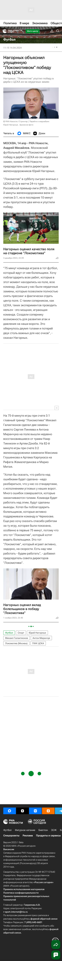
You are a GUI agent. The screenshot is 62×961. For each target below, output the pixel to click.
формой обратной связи (43, 918)
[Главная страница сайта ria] (3, 31)
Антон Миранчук (41, 638)
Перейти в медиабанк (39, 121)
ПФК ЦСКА (38, 643)
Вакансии (8, 849)
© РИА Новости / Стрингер (15, 121)
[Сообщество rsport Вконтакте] (35, 811)
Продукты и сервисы (48, 835)
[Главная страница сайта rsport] (20, 31)
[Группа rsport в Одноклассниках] (48, 811)
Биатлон (43, 830)
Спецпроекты (11, 835)
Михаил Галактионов (16, 638)
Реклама (28, 835)
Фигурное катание (25, 830)
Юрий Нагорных (37, 632)
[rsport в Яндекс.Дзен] (22, 811)
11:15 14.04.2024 (12, 47)
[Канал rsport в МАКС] (9, 811)
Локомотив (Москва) (16, 643)
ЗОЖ (54, 830)
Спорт (21, 632)
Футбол (9, 632)
